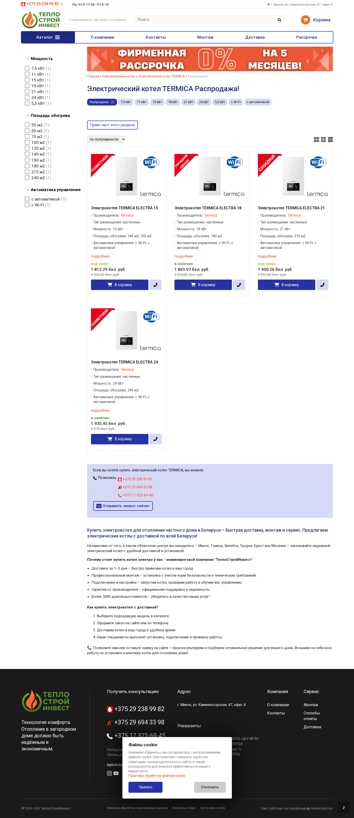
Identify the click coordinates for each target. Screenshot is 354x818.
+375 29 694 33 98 (137, 487)
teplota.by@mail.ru (121, 765)
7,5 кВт (126, 102)
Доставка (255, 37)
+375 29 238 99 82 (137, 479)
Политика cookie (183, 808)
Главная (93, 76)
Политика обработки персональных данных (137, 808)
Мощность (42, 58)
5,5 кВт (220, 102)
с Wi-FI (236, 102)
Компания (277, 691)
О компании (102, 37)
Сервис (311, 691)
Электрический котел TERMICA (161, 76)
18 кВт (173, 102)
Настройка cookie (212, 808)
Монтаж (205, 37)
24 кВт (204, 102)
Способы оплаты (312, 716)
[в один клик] (155, 285)
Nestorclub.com (322, 808)
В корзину (123, 284)
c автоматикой (258, 102)
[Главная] (40, 28)
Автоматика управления (56, 189)
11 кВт (141, 102)
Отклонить (210, 787)
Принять (145, 787)
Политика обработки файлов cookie (156, 776)
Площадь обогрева (50, 115)
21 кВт (188, 102)
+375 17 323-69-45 (137, 495)
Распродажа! (99, 102)
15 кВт (157, 102)
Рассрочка (306, 37)
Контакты (156, 37)
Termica (127, 215)
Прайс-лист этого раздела (112, 125)
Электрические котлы (118, 76)
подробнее (100, 256)
